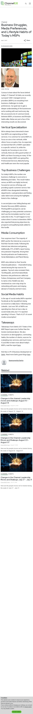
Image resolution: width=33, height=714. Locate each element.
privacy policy (28, 707)
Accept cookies (16, 711)
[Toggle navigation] (30, 3)
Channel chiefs (7, 395)
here (19, 345)
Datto (3, 355)
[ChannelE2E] (9, 3)
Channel (4, 22)
